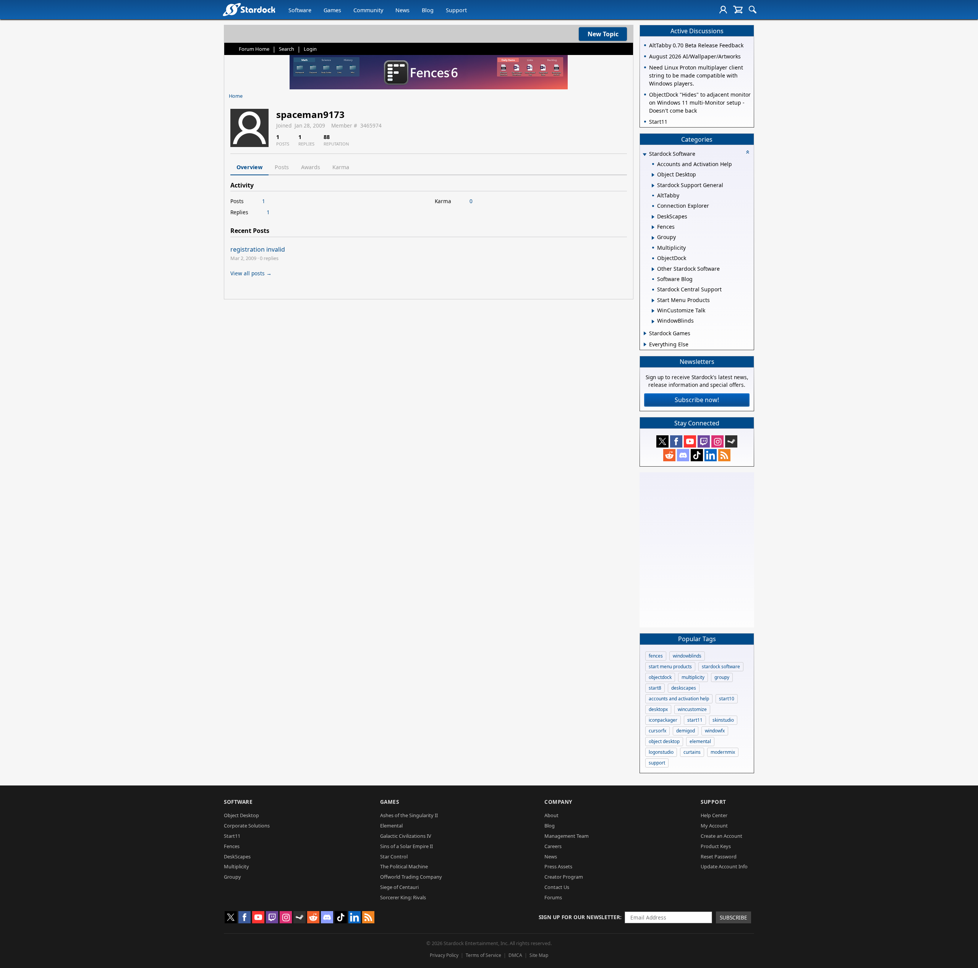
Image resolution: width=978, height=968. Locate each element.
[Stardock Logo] (249, 9)
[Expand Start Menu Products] (653, 300)
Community (368, 10)
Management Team (566, 835)
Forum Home (254, 48)
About (551, 815)
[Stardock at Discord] (683, 455)
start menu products (670, 666)
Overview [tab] (249, 167)
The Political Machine (404, 866)
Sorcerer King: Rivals (403, 897)
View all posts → (251, 273)
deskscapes (683, 688)
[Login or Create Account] (723, 9)
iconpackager (663, 720)
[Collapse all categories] (747, 152)
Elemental (391, 825)
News (402, 10)
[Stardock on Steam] (731, 441)
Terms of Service (483, 955)
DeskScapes (237, 856)
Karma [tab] (340, 167)
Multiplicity (236, 866)
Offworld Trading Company (411, 876)
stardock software (721, 666)
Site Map (538, 955)
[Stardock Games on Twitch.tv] (704, 441)
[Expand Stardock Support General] (653, 185)
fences (656, 656)
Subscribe (733, 917)
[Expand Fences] (653, 227)
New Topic (603, 34)
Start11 (232, 835)
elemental (700, 741)
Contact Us (556, 887)
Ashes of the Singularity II (409, 815)
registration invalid (257, 249)
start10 (726, 698)
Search (286, 48)
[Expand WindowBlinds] (653, 321)
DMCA (515, 955)
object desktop (664, 741)
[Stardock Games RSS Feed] (724, 455)
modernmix (723, 752)
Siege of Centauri (399, 887)
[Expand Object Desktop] (653, 175)
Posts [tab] (282, 167)
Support (456, 10)
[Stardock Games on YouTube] (690, 441)
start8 (655, 688)
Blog (428, 10)
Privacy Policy (444, 955)
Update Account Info (724, 866)
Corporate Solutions (247, 825)
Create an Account (721, 835)
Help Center (714, 815)
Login (310, 48)
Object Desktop (241, 815)
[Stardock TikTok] (697, 455)
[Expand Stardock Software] (644, 154)
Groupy (232, 876)
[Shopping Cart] (738, 9)
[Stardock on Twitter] (662, 441)
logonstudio (661, 752)
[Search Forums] (752, 9)
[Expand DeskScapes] (653, 217)
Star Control (394, 856)
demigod (685, 730)
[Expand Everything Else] (645, 344)
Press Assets (558, 866)
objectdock (660, 677)
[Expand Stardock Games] (645, 333)
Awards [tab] (310, 167)
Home (236, 95)
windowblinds (687, 656)
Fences (232, 846)
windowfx (715, 730)
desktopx (658, 709)
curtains (692, 752)
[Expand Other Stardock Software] (653, 269)
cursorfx (657, 730)
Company (558, 801)
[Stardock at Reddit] (669, 455)
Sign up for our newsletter (579, 917)
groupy (721, 677)
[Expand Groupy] (653, 238)
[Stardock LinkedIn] (710, 455)
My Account (714, 825)
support (657, 763)
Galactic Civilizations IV (405, 835)
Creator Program (563, 876)
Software (299, 10)
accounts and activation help (679, 698)
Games (332, 10)
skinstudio (723, 720)
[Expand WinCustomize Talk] (653, 311)
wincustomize (692, 709)
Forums (553, 897)
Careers (553, 846)
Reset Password (719, 856)
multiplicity (693, 677)
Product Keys (716, 846)
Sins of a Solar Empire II (406, 846)
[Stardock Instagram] (717, 441)
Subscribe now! (697, 400)
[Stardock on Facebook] (676, 441)
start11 (695, 720)
